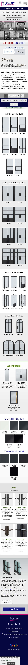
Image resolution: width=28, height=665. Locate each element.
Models (5, 96)
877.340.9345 (15, 637)
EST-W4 (15, 100)
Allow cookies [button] (11, 663)
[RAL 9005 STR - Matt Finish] (14, 471)
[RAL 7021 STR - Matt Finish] (14, 458)
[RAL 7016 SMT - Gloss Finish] (14, 426)
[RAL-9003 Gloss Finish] (4, 426)
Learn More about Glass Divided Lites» (6, 601)
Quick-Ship (15, 12)
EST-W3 (7, 100)
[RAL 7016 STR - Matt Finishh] (4, 458)
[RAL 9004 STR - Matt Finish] (23, 458)
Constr (22, 96)
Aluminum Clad (7, 15)
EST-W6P (12, 104)
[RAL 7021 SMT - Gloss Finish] (23, 426)
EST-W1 (3, 100)
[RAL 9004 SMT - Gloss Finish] (9, 439)
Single (9, 96)
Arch (19, 96)
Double (13, 96)
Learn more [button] (8, 660)
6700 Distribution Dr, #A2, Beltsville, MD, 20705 (15, 634)
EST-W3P (11, 100)
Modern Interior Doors (18, 15)
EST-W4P (20, 100)
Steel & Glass (10, 19)
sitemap (14, 656)
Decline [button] (4, 663)
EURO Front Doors (6, 12)
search (20, 2)
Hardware (18, 19)
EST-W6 (24, 100)
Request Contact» (14, 609)
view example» (21, 551)
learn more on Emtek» (6, 519)
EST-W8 (16, 104)
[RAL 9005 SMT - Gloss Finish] (18, 439)
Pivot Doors (22, 12)
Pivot (16, 96)
